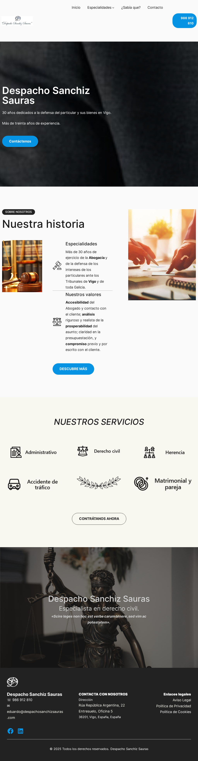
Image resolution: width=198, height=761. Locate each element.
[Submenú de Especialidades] (113, 8)
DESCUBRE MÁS (73, 369)
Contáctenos (20, 141)
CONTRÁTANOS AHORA (99, 519)
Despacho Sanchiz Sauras (34, 694)
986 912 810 (187, 20)
